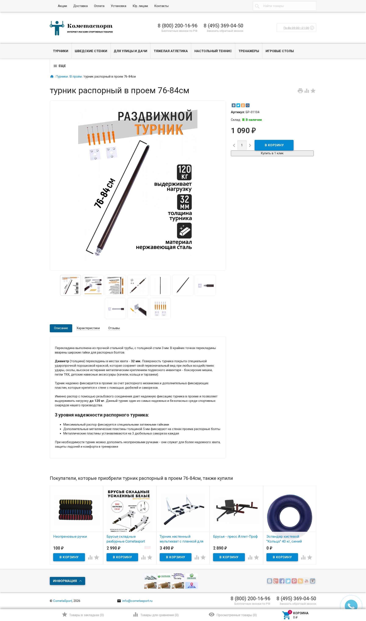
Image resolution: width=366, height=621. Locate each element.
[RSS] (301, 581)
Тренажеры (248, 51)
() (82, 614)
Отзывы (114, 328)
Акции (62, 6)
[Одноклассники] (243, 105)
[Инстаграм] (313, 581)
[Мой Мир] (248, 105)
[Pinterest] (295, 581)
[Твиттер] (289, 581)
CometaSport (62, 601)
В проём (76, 76)
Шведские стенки (91, 51)
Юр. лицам (140, 6)
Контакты (161, 6)
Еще (59, 66)
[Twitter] (238, 105)
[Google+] (276, 581)
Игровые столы (280, 51)
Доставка (80, 6)
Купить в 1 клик (272, 153)
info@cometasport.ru (134, 601)
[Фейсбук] (282, 581)
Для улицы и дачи (130, 51)
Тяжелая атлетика (171, 51)
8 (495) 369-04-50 (223, 26)
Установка (118, 6)
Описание (61, 328)
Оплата (99, 6)
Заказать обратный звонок (225, 30)
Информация (65, 581)
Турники (60, 51)
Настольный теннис (213, 51)
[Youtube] (307, 581)
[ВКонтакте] (234, 105)
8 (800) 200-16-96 (177, 26)
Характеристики (88, 328)
